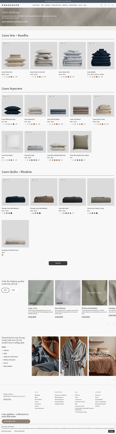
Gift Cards (38, 404)
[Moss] (36, 160)
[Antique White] (2, 213)
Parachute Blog (59, 401)
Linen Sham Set (29, 119)
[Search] (101, 5)
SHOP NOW (32, 317)
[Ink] (11, 213)
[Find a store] (105, 5)
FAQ (76, 404)
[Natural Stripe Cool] (2, 255)
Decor (80, 5)
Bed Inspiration (59, 397)
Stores (37, 406)
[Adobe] (9, 124)
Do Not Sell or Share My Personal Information (84, 409)
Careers (97, 406)
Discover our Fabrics (60, 395)
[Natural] (4, 213)
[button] (113, 323)
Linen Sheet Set (7, 72)
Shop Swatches (39, 408)
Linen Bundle (91, 72)
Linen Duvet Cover (99, 119)
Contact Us (78, 399)
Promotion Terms (80, 401)
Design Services (59, 404)
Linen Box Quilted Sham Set (56, 155)
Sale (85, 5)
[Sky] (11, 124)
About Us (97, 395)
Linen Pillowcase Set (8, 119)
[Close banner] (114, 426)
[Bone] (4, 124)
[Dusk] (13, 124)
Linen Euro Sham (7, 155)
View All (58, 263)
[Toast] (7, 124)
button (27, 421)
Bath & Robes (73, 5)
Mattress (65, 5)
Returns (77, 395)
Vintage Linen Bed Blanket (10, 208)
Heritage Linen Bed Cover (10, 250)
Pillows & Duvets (56, 5)
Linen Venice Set (64, 72)
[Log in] (108, 5)
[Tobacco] (34, 124)
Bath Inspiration (59, 399)
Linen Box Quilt (29, 155)
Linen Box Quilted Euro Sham (79, 155)
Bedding (47, 5)
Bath (36, 397)
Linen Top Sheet (75, 119)
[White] (2, 124)
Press (97, 397)
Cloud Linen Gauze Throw (95, 208)
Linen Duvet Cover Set (37, 72)
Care (76, 397)
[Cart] (112, 5)
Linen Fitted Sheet (53, 119)
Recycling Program (100, 404)
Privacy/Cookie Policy (19, 431)
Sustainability (99, 399)
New (42, 5)
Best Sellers (36, 5)
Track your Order (79, 406)
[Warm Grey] (34, 160)
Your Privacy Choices (81, 412)
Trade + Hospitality (100, 401)
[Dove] (75, 124)
